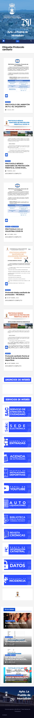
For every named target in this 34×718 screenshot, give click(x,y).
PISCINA (13, 655)
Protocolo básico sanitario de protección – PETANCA (17, 293)
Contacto (4, 715)
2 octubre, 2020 (12, 234)
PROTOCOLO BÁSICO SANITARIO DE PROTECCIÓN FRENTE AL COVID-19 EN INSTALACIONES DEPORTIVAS (18, 166)
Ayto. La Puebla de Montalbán (24, 695)
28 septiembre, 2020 (13, 297)
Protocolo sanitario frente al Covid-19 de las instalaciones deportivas (17, 358)
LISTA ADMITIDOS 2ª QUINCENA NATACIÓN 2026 (15, 641)
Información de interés (17, 675)
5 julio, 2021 (10, 109)
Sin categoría (15, 226)
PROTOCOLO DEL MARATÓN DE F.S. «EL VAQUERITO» (17, 105)
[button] (31, 41)
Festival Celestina (10, 620)
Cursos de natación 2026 (16, 677)
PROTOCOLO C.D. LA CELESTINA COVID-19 (14, 230)
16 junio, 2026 (11, 662)
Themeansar (17, 711)
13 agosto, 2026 (11, 626)
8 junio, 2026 (11, 680)
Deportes (8, 161)
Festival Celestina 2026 (15, 623)
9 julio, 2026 (10, 644)
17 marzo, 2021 (11, 171)
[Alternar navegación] (17, 41)
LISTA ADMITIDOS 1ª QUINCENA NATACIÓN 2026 (15, 659)
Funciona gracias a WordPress (13, 709)
